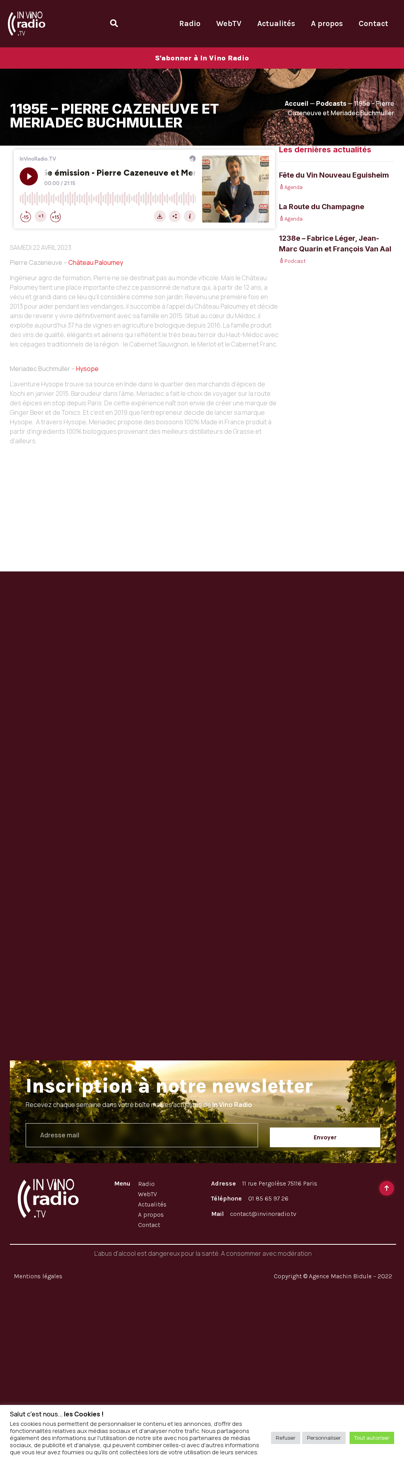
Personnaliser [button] (324, 1437)
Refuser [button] (286, 1437)
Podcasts (331, 103)
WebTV (228, 23)
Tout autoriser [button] (371, 1437)
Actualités (276, 23)
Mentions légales (38, 1276)
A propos (327, 23)
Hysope (87, 368)
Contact (373, 23)
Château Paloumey (95, 262)
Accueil (297, 103)
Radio (189, 23)
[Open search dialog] (114, 23)
